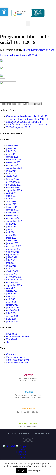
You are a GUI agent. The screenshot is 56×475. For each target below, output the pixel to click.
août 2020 (11, 288)
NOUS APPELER (28, 409)
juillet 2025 (11, 148)
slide (8, 342)
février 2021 (12, 271)
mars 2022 (11, 237)
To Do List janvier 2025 (18, 127)
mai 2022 (10, 232)
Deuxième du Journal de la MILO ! (23, 121)
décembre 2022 (13, 212)
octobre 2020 (12, 282)
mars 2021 (11, 268)
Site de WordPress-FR (17, 362)
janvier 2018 (12, 321)
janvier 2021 (12, 274)
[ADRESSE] (28, 370)
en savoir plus (34, 470)
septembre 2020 (14, 285)
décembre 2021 (13, 246)
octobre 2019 (12, 310)
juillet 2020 (11, 290)
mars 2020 (11, 302)
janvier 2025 (12, 156)
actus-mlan (11, 333)
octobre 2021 (12, 251)
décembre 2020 (13, 277)
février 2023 (12, 207)
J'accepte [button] (21, 471)
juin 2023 (11, 196)
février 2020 (12, 304)
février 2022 (12, 240)
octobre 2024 (12, 165)
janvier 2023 (12, 209)
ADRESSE (28, 375)
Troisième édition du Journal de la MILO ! (27, 119)
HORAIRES (28, 392)
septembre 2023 (14, 190)
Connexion (11, 354)
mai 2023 (10, 198)
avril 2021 (11, 265)
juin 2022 (11, 229)
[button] (28, 23)
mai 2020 (10, 296)
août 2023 (11, 193)
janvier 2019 (12, 316)
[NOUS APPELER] (28, 404)
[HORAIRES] (28, 387)
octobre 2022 (12, 218)
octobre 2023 (12, 187)
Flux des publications (16, 357)
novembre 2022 (14, 215)
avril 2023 (11, 201)
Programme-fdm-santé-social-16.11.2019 (20, 55)
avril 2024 (11, 170)
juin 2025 (11, 151)
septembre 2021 (14, 254)
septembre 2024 (14, 168)
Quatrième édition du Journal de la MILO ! (27, 116)
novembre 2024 (14, 162)
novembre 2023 (14, 184)
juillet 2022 (11, 226)
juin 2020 (11, 293)
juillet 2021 (11, 257)
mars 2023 (11, 204)
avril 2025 (11, 154)
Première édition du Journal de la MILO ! (26, 124)
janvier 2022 (12, 243)
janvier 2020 (12, 307)
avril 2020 (11, 299)
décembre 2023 (13, 182)
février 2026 (12, 145)
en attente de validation (17, 336)
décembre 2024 (13, 159)
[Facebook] (24, 440)
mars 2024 (11, 173)
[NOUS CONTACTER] (28, 418)
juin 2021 (11, 260)
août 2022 (11, 223)
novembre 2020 (14, 279)
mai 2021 (10, 263)
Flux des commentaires (17, 359)
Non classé (11, 339)
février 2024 (12, 176)
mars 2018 (11, 318)
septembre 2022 (14, 221)
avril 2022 (11, 235)
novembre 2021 (14, 249)
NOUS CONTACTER (28, 423)
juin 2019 (11, 313)
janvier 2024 (12, 179)
